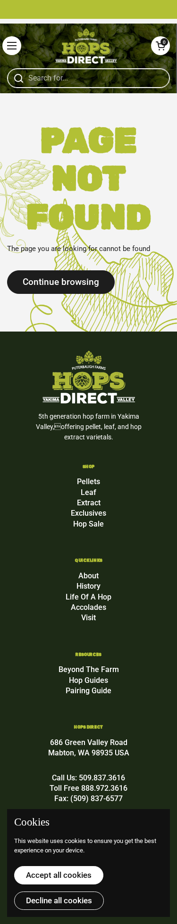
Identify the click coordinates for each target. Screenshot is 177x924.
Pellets (88, 481)
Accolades (88, 607)
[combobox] (88, 78)
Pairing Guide (88, 690)
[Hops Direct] (86, 46)
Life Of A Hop (88, 596)
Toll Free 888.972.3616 (88, 788)
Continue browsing (61, 281)
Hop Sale (88, 523)
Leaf (88, 492)
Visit (88, 617)
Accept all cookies (59, 875)
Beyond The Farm (89, 669)
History (88, 586)
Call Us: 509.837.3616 (88, 777)
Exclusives (88, 513)
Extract (89, 502)
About (88, 575)
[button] (160, 45)
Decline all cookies (59, 900)
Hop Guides (88, 680)
